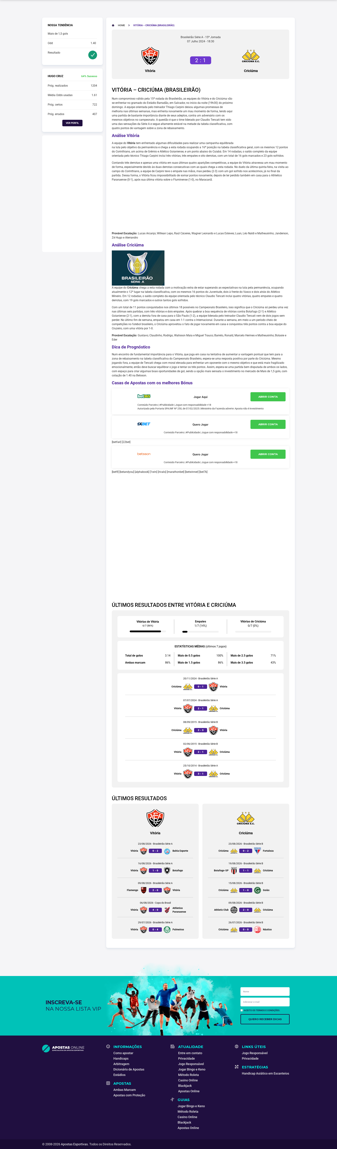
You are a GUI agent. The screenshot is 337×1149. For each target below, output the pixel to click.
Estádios (119, 1075)
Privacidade (186, 1058)
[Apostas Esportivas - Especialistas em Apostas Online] (72, 1048)
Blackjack (185, 1086)
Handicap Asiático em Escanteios (265, 1073)
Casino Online (188, 1080)
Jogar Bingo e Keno (191, 1069)
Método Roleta (188, 1075)
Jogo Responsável (191, 1064)
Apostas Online (189, 1091)
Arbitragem (121, 1064)
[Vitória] (150, 56)
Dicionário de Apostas (128, 1069)
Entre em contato (190, 1053)
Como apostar (123, 1053)
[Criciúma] (251, 56)
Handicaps (120, 1058)
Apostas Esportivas (74, 1144)
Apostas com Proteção (129, 1095)
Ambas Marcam (124, 1090)
